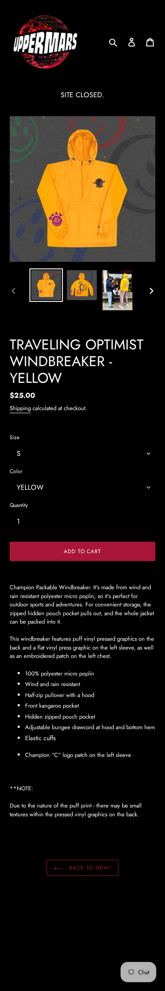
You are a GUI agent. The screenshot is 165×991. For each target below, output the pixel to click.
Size (14, 437)
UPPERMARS (71, 962)
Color (16, 471)
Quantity (19, 505)
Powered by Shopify (105, 962)
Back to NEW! (89, 868)
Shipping (20, 408)
